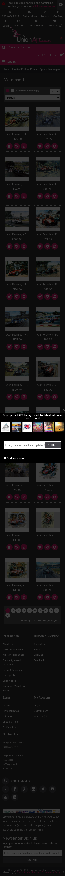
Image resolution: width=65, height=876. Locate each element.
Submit (53, 445)
